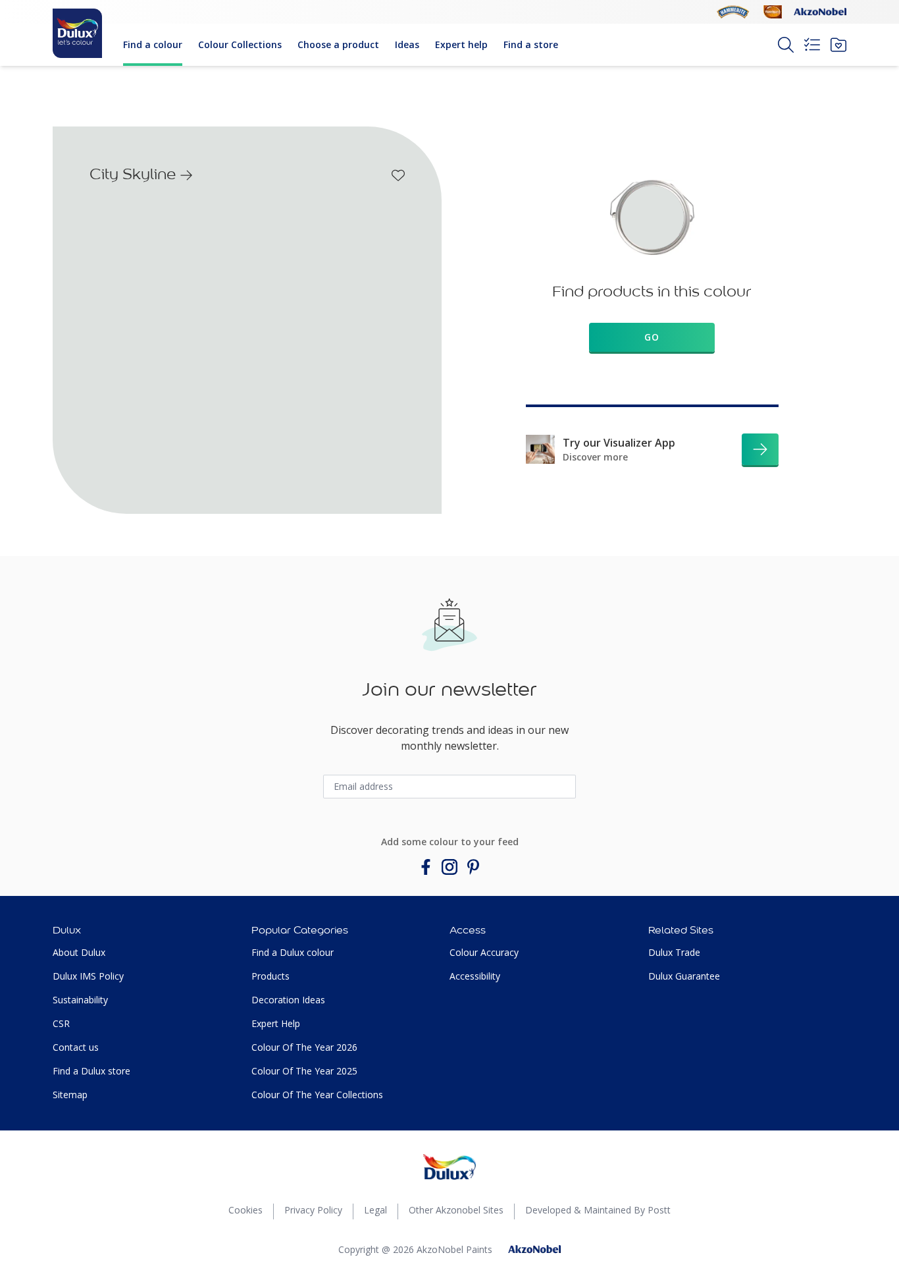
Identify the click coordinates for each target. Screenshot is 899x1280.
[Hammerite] (733, 11)
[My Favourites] (838, 45)
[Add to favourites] (398, 175)
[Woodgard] (772, 11)
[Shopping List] (812, 45)
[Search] (786, 45)
